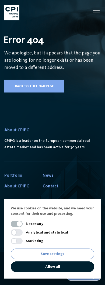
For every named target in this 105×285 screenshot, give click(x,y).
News (48, 175)
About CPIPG (17, 185)
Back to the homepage (34, 86)
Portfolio (13, 175)
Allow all (52, 266)
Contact (50, 185)
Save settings (52, 253)
